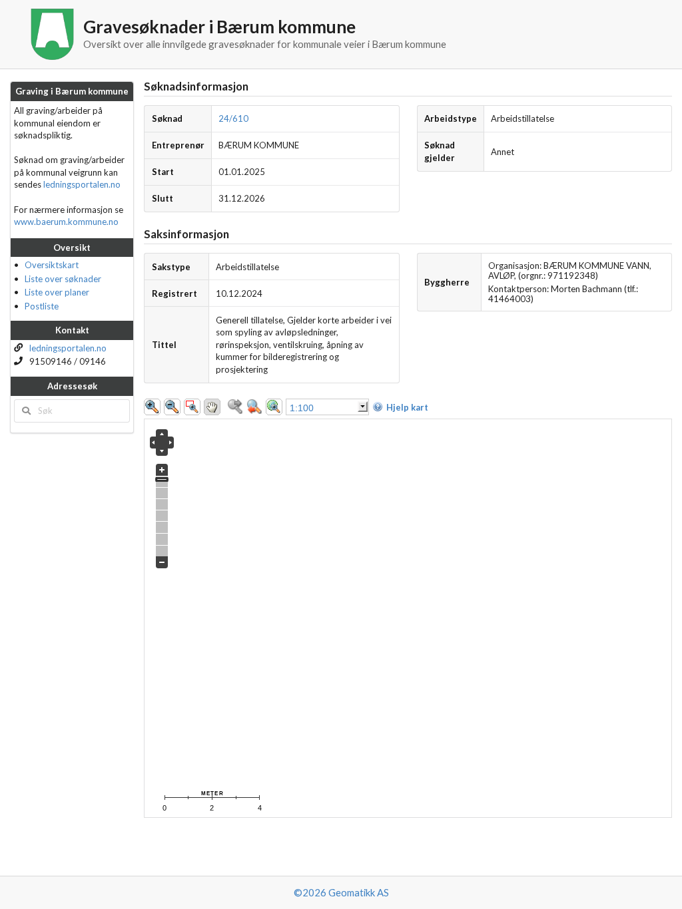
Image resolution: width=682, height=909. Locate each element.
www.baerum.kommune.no (66, 221)
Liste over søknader (63, 278)
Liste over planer (57, 292)
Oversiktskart (52, 265)
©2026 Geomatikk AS (341, 892)
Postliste (42, 306)
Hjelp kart (407, 407)
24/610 (233, 118)
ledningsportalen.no (82, 184)
